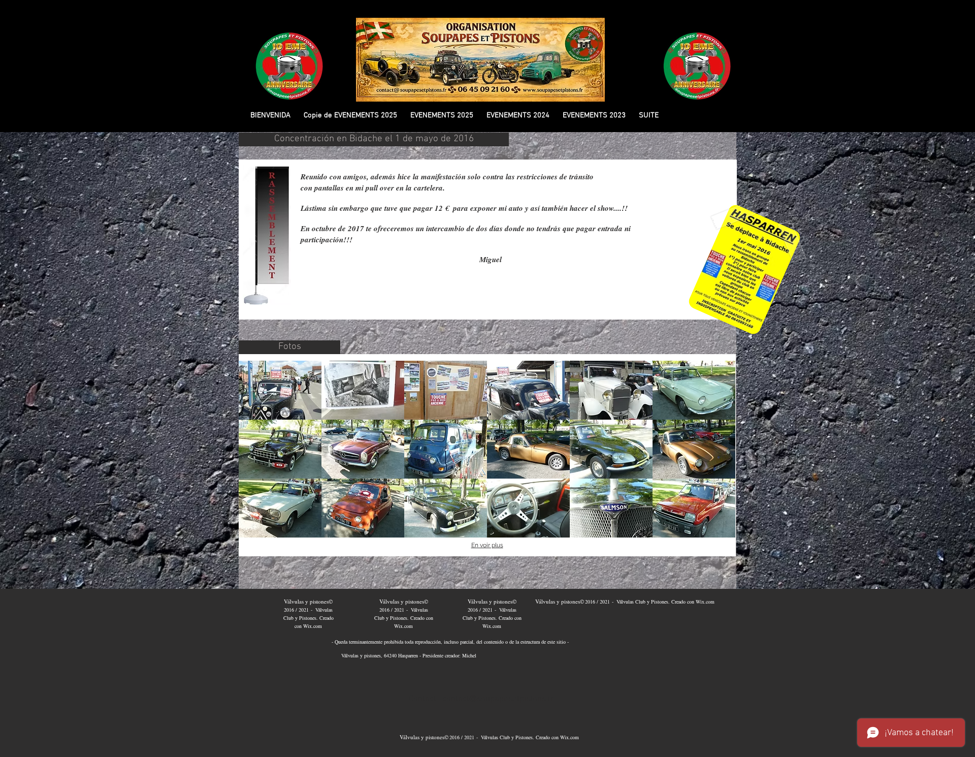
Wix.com (312, 625)
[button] (350, 115)
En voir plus (487, 545)
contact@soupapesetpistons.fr (498, 699)
